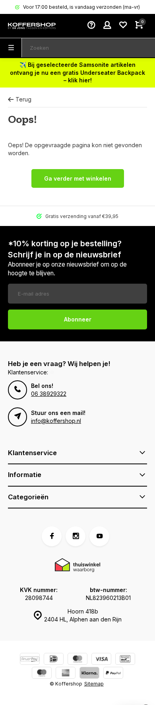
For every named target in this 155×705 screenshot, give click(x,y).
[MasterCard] (77, 660)
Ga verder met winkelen (77, 178)
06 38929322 (48, 393)
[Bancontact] (125, 660)
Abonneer (77, 319)
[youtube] (99, 536)
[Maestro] (42, 674)
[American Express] (66, 674)
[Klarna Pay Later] (89, 674)
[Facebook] (52, 536)
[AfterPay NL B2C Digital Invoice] (30, 660)
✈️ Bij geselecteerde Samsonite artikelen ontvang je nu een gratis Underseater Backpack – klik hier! (77, 72)
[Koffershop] (32, 26)
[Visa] (101, 660)
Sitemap (94, 684)
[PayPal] (113, 674)
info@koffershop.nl (56, 420)
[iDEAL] (54, 660)
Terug (23, 99)
